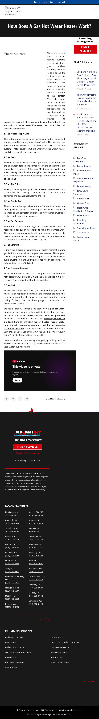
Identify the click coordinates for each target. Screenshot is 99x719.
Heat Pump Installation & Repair (65, 642)
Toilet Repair (83, 232)
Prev (51, 398)
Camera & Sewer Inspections (18, 652)
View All (43, 619)
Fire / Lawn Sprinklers (14, 662)
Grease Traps (83, 203)
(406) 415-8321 (36, 531)
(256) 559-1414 (12, 523)
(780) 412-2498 (36, 604)
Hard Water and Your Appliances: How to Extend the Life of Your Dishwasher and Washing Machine (86, 122)
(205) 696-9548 (12, 531)
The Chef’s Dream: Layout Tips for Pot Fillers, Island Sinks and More (86, 100)
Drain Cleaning (84, 186)
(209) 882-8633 (12, 547)
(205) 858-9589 (12, 515)
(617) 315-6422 (12, 607)
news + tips (48, 2)
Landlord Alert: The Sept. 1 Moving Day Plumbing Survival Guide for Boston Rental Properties (87, 78)
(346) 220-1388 (36, 579)
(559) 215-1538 (12, 539)
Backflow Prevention (14, 637)
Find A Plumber (85, 49)
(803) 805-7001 (36, 563)
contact (61, 2)
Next (60, 398)
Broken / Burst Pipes (14, 647)
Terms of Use (34, 460)
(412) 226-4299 (36, 555)
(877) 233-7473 (36, 523)
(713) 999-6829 (36, 587)
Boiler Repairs (84, 166)
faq (35, 2)
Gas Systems (83, 198)
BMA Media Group (64, 714)
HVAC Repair (83, 215)
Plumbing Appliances (60, 647)
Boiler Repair (11, 642)
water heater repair (45, 321)
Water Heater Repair (60, 662)
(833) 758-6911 (12, 590)
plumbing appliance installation (37, 325)
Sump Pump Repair (86, 228)
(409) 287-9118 (36, 571)
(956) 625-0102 (36, 595)
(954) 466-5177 (12, 582)
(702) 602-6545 (36, 539)
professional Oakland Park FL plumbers (42, 315)
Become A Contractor (26, 453)
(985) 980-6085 (12, 599)
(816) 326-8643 (36, 515)
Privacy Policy (20, 460)
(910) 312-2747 (36, 547)
